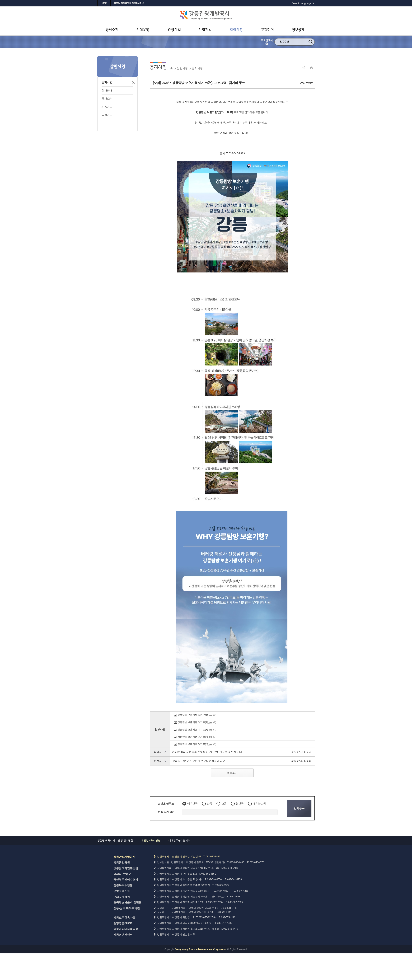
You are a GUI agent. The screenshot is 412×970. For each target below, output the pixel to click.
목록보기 (232, 772)
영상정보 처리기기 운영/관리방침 (115, 840)
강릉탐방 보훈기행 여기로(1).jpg (197, 715)
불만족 (240, 803)
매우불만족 (259, 803)
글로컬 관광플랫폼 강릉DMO (127, 3)
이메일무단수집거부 (179, 840)
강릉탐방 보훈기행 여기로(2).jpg (197, 722)
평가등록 (299, 808)
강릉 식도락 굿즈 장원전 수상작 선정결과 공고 (198, 760)
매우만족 (192, 803)
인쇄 (311, 68)
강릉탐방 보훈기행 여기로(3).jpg (197, 729)
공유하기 (303, 68)
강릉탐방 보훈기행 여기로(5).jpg (197, 744)
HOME (104, 3)
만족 (209, 803)
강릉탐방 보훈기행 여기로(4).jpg (197, 736)
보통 (224, 803)
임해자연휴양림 (292, 41)
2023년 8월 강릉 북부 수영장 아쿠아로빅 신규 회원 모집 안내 (207, 752)
